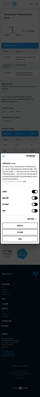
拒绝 (20, 239)
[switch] (35, 198)
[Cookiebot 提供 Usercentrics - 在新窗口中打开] (29, 156)
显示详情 (30, 219)
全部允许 (20, 225)
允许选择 (20, 232)
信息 (24, 181)
